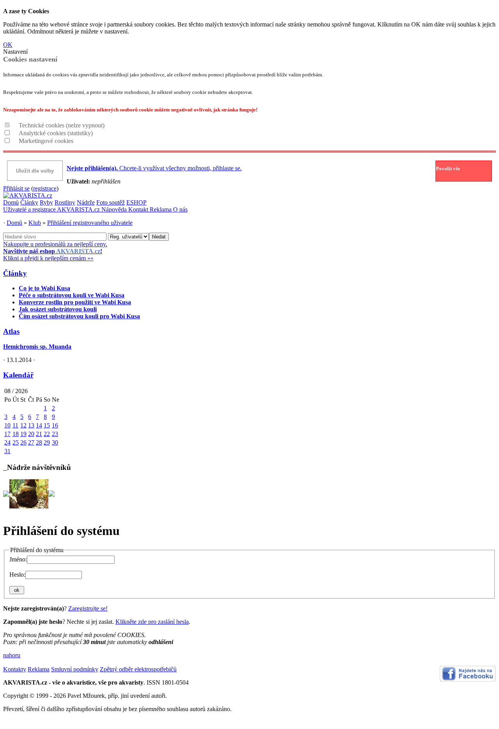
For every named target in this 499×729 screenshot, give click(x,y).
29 (47, 442)
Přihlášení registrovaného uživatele (90, 222)
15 (47, 425)
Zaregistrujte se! (88, 608)
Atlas (11, 331)
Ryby (46, 202)
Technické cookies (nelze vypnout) (61, 125)
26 (23, 442)
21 (39, 434)
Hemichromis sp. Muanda (37, 346)
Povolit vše (448, 168)
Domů (11, 202)
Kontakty (14, 669)
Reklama (161, 209)
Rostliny (65, 202)
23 (55, 434)
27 (31, 442)
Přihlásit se (16, 188)
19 (23, 434)
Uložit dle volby (35, 171)
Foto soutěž (110, 202)
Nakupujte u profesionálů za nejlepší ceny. (55, 251)
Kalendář (18, 375)
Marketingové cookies (46, 141)
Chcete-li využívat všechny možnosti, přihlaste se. (154, 168)
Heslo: (17, 574)
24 (7, 442)
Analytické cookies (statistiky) (56, 133)
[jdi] (5, 467)
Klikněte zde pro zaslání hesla (152, 621)
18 (15, 434)
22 (47, 434)
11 (15, 425)
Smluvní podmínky (74, 669)
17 (7, 434)
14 (39, 425)
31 (7, 451)
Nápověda (114, 209)
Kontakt (139, 209)
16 (55, 425)
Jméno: (18, 559)
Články (29, 202)
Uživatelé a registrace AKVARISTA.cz (52, 209)
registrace (45, 188)
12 (23, 425)
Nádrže (86, 202)
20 (31, 434)
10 (7, 425)
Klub (34, 222)
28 (39, 442)
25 (15, 442)
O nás (180, 209)
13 (31, 425)
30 (55, 442)
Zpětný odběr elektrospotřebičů (138, 669)
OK (7, 44)
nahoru (11, 655)
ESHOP (136, 202)
